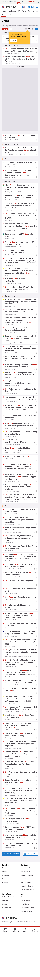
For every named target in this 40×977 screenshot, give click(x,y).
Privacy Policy (25, 897)
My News (15, 931)
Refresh (35, 931)
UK (19, 11)
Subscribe (5, 879)
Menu (25, 931)
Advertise (5, 900)
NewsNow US (25, 871)
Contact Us (5, 875)
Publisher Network (8, 897)
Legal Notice (25, 904)
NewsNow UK (25, 868)
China (4, 15)
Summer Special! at (18, 2)
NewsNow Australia (27, 889)
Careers (4, 904)
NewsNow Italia (26, 882)
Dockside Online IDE (8, 908)
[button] (10, 29)
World (24, 11)
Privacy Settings (26, 911)
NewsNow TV (6, 882)
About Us (5, 871)
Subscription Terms (27, 908)
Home (4, 11)
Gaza (29, 11)
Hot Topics (12, 11)
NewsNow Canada (27, 886)
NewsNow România (27, 879)
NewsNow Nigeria (27, 875)
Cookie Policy (25, 900)
